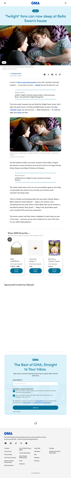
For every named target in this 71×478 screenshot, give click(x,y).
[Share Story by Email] (56, 74)
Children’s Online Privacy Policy (9, 461)
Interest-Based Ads (24, 453)
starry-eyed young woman (26, 82)
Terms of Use (39, 401)
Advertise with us (9, 465)
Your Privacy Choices (10, 457)
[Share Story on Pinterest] (52, 74)
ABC (35, 454)
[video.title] (35, 45)
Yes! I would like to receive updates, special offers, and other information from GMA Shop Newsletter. (36, 391)
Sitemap (51, 448)
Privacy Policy (27, 402)
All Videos (36, 457)
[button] (5, 3)
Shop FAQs (37, 448)
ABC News (37, 451)
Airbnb (37, 85)
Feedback (22, 464)
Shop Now (16, 270)
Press (20, 460)
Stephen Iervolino (16, 73)
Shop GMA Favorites (18, 232)
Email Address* (17, 380)
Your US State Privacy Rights (25, 449)
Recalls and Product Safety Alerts (54, 452)
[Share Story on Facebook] (44, 74)
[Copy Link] (59, 74)
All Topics (36, 460)
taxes (19, 112)
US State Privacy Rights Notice (42, 402)
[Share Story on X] (48, 74)
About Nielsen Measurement (23, 456)
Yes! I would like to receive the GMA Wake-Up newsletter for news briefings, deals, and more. (34, 396)
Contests (6, 448)
